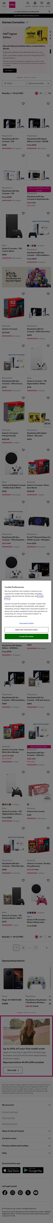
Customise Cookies (26, 623)
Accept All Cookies (26, 636)
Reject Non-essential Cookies (26, 630)
